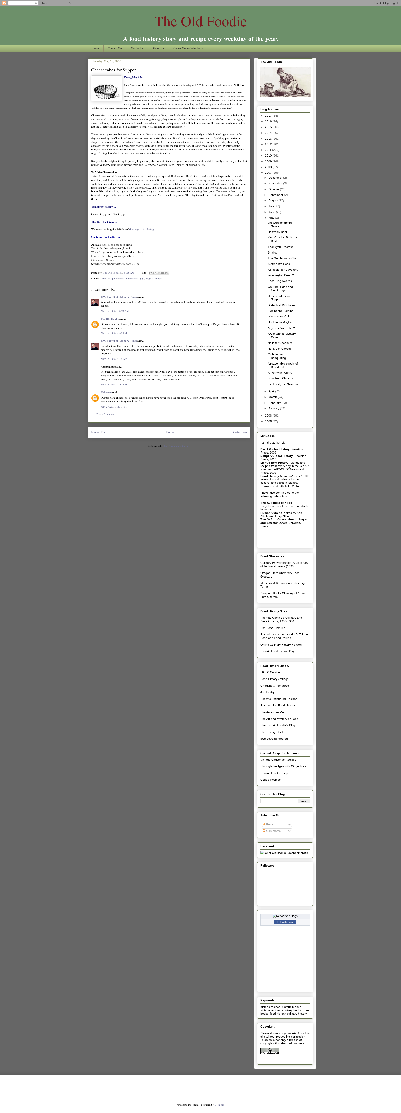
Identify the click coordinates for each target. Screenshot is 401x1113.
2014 (269, 132)
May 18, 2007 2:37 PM (114, 384)
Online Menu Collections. (188, 48)
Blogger (219, 1105)
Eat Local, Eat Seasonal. (284, 384)
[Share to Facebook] (163, 273)
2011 (268, 150)
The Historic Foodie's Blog (277, 725)
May (272, 217)
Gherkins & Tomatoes (274, 685)
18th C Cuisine (270, 672)
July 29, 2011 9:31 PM (114, 406)
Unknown (106, 392)
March (273, 397)
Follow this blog (285, 922)
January (274, 408)
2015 (269, 127)
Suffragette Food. (279, 263)
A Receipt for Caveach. (283, 269)
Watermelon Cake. (280, 316)
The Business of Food (276, 502)
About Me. (158, 48)
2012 (269, 144)
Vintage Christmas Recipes (278, 759)
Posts (269, 824)
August (274, 200)
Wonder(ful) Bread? (281, 275)
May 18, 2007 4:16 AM (114, 359)
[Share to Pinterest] (167, 273)
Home (95, 48)
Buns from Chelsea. (281, 378)
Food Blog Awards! (280, 281)
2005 (269, 421)
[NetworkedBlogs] (285, 916)
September (276, 194)
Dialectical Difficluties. (282, 305)
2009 (269, 161)
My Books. (137, 48)
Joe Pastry (267, 692)
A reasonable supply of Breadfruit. (283, 365)
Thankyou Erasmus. (281, 247)
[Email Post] (143, 272)
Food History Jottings (274, 679)
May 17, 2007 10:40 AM (115, 311)
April (272, 391)
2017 (269, 115)
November (276, 183)
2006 (269, 415)
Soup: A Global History (276, 456)
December (276, 177)
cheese (120, 278)
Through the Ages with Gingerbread (284, 766)
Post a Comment (105, 414)
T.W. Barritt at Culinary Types (119, 297)
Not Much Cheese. (280, 348)
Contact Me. (115, 48)
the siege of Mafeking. (142, 229)
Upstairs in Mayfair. (280, 322)
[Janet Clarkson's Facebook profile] (284, 852)
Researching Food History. (278, 705)
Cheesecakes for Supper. (279, 297)
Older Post (240, 432)
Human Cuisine (271, 512)
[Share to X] (159, 273)
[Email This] (151, 273)
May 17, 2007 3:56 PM (114, 333)
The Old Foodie (200, 21)
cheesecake (131, 278)
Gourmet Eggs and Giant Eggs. (280, 288)
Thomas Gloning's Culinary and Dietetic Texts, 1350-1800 (281, 619)
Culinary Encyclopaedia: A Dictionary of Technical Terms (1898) (284, 564)
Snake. (272, 252)
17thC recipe (107, 278)
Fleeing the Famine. (281, 310)
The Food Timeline (272, 628)
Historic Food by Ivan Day (277, 651)
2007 (269, 172)
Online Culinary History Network (281, 644)
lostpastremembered (274, 738)
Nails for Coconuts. (280, 342)
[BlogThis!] (155, 273)
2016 (269, 121)
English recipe (153, 278)
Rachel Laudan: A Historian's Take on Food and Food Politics (285, 636)
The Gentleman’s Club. (283, 258)
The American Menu (273, 712)
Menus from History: (274, 462)
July (272, 206)
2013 (269, 138)
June (272, 212)
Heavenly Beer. (278, 231)
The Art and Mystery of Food (279, 718)
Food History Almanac (276, 476)
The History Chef (271, 732)
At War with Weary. (280, 372)
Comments (273, 831)
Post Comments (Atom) (177, 446)
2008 (269, 167)
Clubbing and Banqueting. (277, 356)
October (274, 189)
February (275, 402)
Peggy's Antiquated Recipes (278, 698)
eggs (141, 278)
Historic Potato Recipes (275, 773)
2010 (269, 155)
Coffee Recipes (270, 779)
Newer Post (98, 432)
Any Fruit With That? (281, 328)
